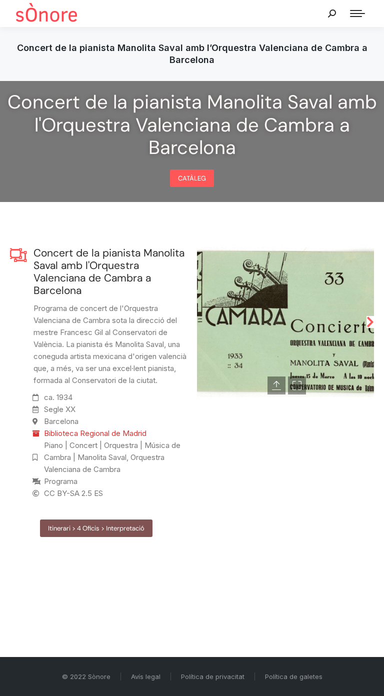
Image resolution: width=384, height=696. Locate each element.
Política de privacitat (212, 676)
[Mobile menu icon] (357, 13)
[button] (200, 322)
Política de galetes (293, 676)
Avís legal (145, 676)
